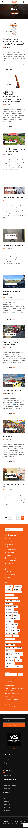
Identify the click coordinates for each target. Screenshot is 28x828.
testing (18, 660)
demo (17, 600)
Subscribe (12, 725)
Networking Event (11, 238)
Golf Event (9, 621)
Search (7, 672)
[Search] (23, 2)
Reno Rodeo (9, 644)
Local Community (10, 141)
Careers (9, 538)
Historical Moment (11, 549)
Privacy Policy (11, 823)
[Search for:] (12, 529)
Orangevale (10, 563)
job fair (8, 636)
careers (16, 589)
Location (9, 555)
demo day (9, 603)
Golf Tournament (11, 624)
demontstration (11, 606)
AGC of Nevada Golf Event (12, 693)
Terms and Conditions (20, 823)
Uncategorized (11, 574)
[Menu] (2, 2)
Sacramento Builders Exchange (12, 654)
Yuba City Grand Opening (11, 699)
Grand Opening (11, 547)
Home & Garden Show (12, 630)
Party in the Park (9, 696)
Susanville (9, 660)
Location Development (13, 558)
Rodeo (19, 647)
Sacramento (10, 569)
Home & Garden (10, 627)
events (16, 615)
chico (18, 592)
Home (13, 13)
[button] (2, 740)
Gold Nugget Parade (12, 618)
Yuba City (9, 577)
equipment (9, 609)
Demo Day (10, 541)
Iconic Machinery (11, 633)
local (16, 636)
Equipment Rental (11, 612)
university (9, 666)
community (9, 595)
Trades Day (9, 663)
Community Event (11, 598)
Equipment (9, 31)
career (8, 589)
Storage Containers (12, 657)
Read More (8, 69)
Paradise (9, 566)
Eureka (8, 615)
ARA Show (9, 586)
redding (17, 642)
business (18, 586)
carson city (10, 592)
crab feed (9, 600)
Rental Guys (10, 647)
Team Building (10, 572)
